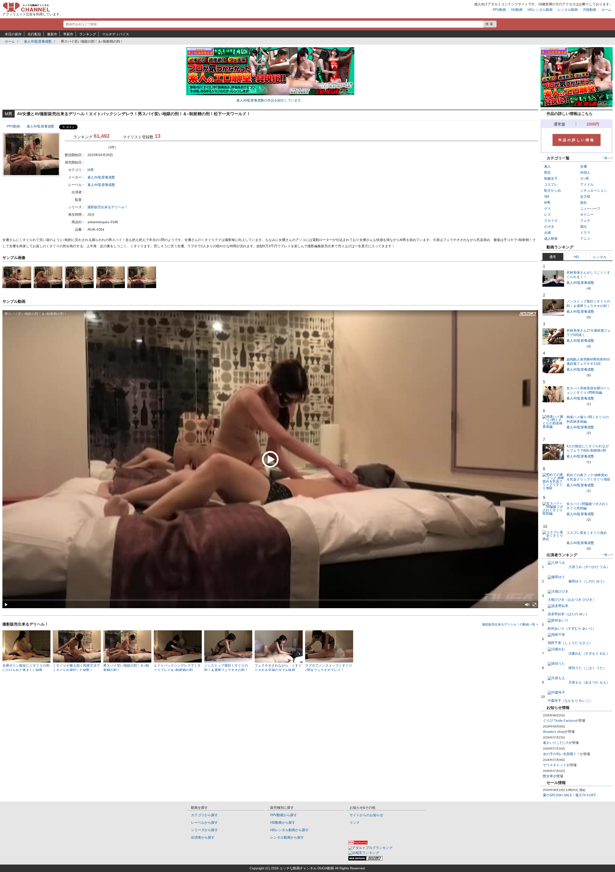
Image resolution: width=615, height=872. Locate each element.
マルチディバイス (115, 34)
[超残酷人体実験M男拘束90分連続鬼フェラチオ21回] (553, 372)
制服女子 (551, 178)
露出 (583, 226)
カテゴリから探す (204, 815)
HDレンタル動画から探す (289, 830)
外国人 (585, 172)
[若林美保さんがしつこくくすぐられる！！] (553, 285)
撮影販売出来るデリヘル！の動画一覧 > (510, 624)
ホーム (606, 10)
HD (576, 257)
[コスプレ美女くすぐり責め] (553, 539)
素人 (547, 166)
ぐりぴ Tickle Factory (559, 720)
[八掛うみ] (579, 562)
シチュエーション (593, 190)
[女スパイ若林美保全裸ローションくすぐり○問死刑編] (553, 401)
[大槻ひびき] (572, 593)
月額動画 (589, 10)
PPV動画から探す (283, 815)
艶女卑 (548, 776)
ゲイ (547, 208)
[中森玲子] (570, 694)
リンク (355, 822)
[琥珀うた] (577, 663)
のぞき (549, 226)
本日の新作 (13, 34)
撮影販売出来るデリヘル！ (107, 207)
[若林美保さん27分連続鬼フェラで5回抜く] (553, 343)
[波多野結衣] (568, 608)
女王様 (585, 196)
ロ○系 (584, 178)
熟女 (547, 172)
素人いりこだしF (556, 742)
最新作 (52, 34)
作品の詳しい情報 (576, 140)
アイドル (587, 184)
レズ (547, 214)
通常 (552, 257)
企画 (547, 232)
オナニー (587, 214)
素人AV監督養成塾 (38, 41)
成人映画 (551, 238)
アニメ (585, 238)
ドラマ (585, 232)
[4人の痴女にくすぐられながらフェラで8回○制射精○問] (553, 459)
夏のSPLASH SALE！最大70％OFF (569, 795)
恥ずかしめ (552, 190)
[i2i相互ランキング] (363, 853)
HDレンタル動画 (540, 10)
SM (546, 196)
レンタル (600, 257)
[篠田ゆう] (577, 577)
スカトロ (551, 220)
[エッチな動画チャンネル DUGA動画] (26, 11)
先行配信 (34, 34)
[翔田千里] (570, 636)
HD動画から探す (282, 822)
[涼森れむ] (579, 649)
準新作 (68, 34)
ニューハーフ (590, 208)
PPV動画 (499, 10)
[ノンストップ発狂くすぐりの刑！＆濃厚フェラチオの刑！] (553, 314)
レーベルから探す (204, 822)
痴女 (583, 202)
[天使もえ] (579, 678)
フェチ (585, 220)
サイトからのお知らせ (366, 815)
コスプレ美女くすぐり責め (586, 533)
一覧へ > (607, 158)
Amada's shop (554, 731)
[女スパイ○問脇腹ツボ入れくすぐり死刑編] (553, 513)
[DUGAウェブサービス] (365, 859)
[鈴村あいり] (572, 622)
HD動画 (517, 10)
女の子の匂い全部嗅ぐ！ (561, 754)
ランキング (87, 34)
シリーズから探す (204, 830)
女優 (583, 166)
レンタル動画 (568, 10)
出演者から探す (203, 837)
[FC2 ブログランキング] (358, 843)
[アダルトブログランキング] (370, 848)
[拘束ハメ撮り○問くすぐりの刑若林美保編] (553, 427)
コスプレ (551, 184)
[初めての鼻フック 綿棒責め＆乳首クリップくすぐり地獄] (553, 488)
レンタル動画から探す (287, 837)
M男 (90, 169)
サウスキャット (554, 765)
